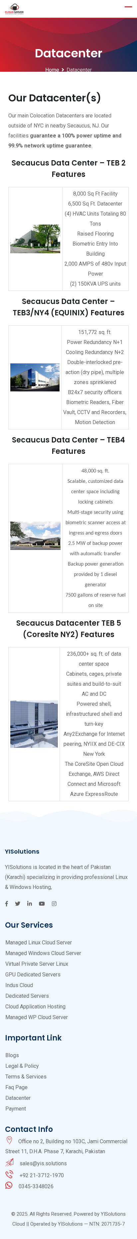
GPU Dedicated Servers (33, 974)
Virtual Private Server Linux (36, 964)
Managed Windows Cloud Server (43, 953)
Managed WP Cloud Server (36, 1017)
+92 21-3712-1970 (42, 1175)
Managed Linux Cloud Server (38, 942)
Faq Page (16, 1087)
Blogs (12, 1055)
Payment (15, 1109)
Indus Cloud (19, 985)
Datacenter (18, 1098)
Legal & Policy (22, 1066)
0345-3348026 (36, 1186)
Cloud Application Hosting (35, 1006)
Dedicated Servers (27, 996)
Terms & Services (26, 1076)
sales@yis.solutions (43, 1163)
